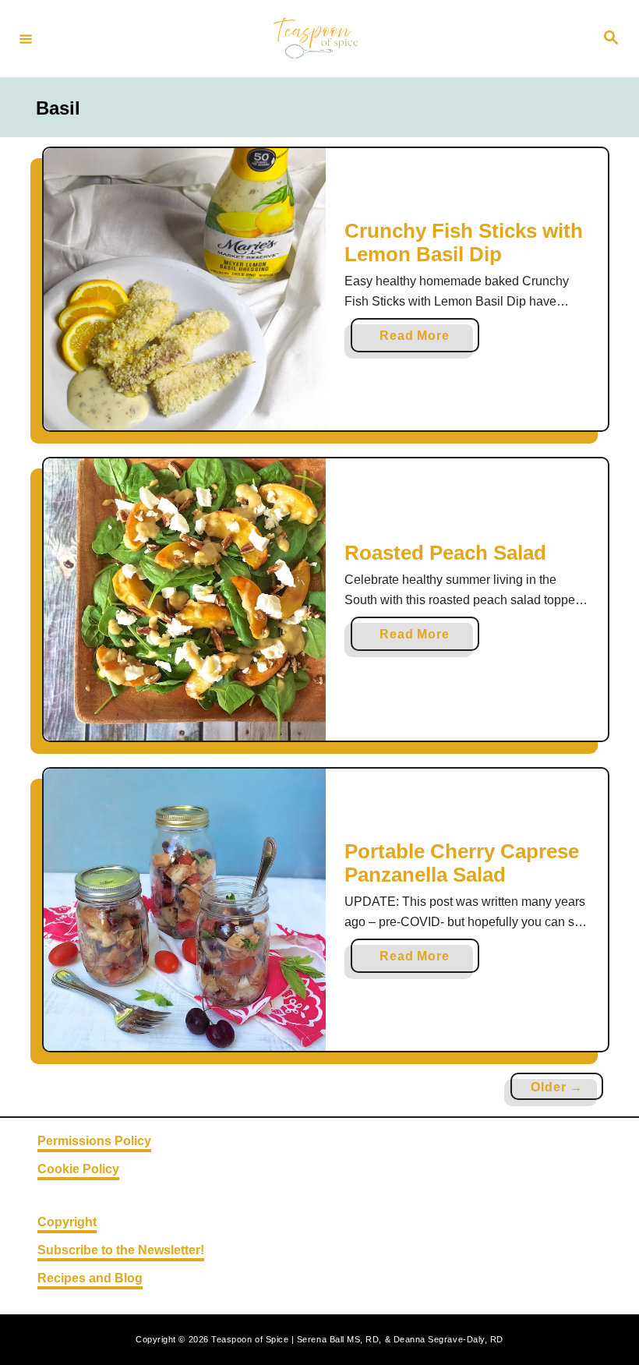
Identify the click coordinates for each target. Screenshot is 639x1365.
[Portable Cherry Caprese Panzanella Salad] (185, 910)
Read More (420, 340)
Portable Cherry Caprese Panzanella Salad (461, 863)
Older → (557, 1087)
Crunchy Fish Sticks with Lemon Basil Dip (463, 242)
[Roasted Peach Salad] (185, 599)
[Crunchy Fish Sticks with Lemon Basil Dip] (185, 289)
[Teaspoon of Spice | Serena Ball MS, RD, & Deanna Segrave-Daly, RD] (317, 38)
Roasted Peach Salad (445, 552)
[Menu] (25, 38)
